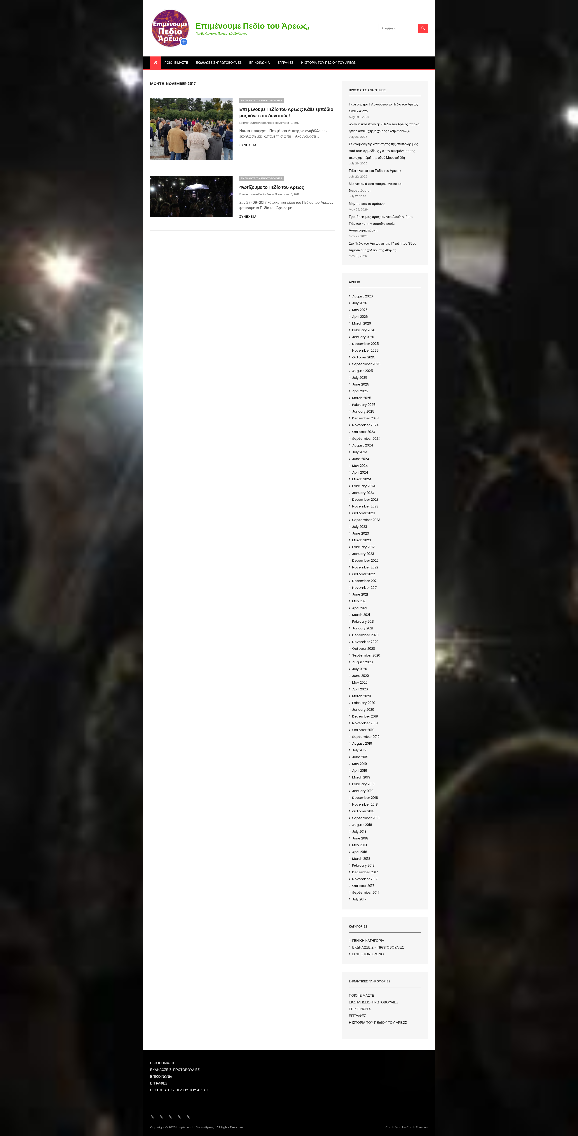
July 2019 (359, 750)
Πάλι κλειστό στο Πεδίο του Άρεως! (375, 170)
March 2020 (361, 696)
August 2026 (362, 296)
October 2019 (363, 729)
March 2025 (361, 397)
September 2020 (366, 655)
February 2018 (363, 865)
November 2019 (365, 723)
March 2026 (361, 323)
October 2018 (363, 811)
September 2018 (366, 818)
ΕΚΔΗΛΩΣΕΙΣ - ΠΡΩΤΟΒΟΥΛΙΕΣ (261, 100)
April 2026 (360, 316)
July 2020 (359, 668)
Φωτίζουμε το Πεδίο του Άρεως (271, 187)
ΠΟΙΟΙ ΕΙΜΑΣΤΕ (176, 62)
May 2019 (359, 763)
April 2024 (360, 472)
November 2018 (365, 804)
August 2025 (362, 370)
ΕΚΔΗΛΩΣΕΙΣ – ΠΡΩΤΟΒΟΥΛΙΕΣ (378, 947)
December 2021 (365, 580)
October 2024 (363, 431)
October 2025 (363, 357)
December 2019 (365, 716)
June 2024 (360, 458)
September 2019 (366, 736)
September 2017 (366, 892)
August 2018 (362, 824)
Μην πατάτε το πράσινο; (367, 203)
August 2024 (362, 445)
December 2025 (365, 343)
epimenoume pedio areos (256, 123)
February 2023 (363, 547)
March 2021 (361, 614)
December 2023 (365, 499)
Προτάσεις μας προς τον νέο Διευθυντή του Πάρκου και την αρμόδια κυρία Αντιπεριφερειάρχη (381, 223)
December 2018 (365, 797)
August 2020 (362, 662)
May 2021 (359, 601)
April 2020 (360, 689)
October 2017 (363, 885)
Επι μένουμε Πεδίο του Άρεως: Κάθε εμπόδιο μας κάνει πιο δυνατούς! (286, 112)
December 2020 (365, 635)
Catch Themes (417, 1127)
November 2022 (365, 567)
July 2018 (359, 831)
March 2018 (361, 858)
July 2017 (359, 899)
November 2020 (365, 641)
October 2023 (363, 513)
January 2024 (363, 492)
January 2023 (363, 553)
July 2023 (359, 526)
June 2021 (360, 594)
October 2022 (363, 574)
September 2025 (366, 364)
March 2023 (361, 540)
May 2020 (360, 682)
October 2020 (363, 648)
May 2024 (360, 465)
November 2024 (365, 425)
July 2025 (359, 377)
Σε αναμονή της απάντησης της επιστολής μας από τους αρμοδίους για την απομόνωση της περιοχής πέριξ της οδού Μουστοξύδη (383, 151)
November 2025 (365, 350)
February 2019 (363, 784)
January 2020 (363, 709)
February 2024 (363, 486)
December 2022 (365, 560)
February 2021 (363, 621)
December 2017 (365, 872)
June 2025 (360, 384)
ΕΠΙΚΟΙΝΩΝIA (259, 62)
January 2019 (362, 790)
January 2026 (363, 336)
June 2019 (360, 757)
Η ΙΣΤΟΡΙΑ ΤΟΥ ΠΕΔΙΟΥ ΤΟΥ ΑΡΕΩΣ (328, 62)
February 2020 (363, 702)
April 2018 (359, 851)
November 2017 (365, 879)
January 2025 (363, 411)
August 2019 (362, 743)
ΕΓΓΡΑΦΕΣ (285, 62)
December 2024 (365, 418)
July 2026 (359, 303)
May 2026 (360, 309)
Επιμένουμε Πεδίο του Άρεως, (253, 26)
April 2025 (360, 391)
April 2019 (359, 770)
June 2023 (360, 533)
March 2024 (361, 479)
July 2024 (359, 452)
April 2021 (359, 607)
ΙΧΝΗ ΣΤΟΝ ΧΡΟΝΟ (368, 954)
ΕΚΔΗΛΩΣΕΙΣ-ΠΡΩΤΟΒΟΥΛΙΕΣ (219, 62)
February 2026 (363, 330)
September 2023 (366, 519)
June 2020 (360, 675)
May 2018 (359, 845)
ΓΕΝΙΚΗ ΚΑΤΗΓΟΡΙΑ (368, 940)
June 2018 (360, 838)
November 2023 (365, 506)
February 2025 (363, 404)
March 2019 (361, 777)
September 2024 (366, 438)
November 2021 (365, 587)
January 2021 (362, 628)
